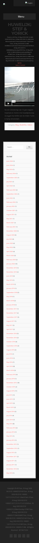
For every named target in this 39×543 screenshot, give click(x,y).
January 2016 (10, 379)
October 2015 (10, 387)
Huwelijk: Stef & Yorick (19, 29)
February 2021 (11, 227)
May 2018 (9, 296)
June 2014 (9, 420)
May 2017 (9, 325)
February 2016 (11, 374)
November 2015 (11, 383)
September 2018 (11, 292)
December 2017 (11, 309)
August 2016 (10, 350)
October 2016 (10, 342)
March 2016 (10, 370)
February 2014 (11, 428)
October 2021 (10, 210)
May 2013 (9, 436)
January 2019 (10, 288)
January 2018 (10, 305)
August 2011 (10, 461)
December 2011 (11, 456)
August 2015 (10, 391)
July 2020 (9, 239)
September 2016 (11, 346)
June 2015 (9, 399)
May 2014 (9, 424)
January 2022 (10, 206)
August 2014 (10, 411)
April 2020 (9, 251)
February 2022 (11, 202)
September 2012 (11, 448)
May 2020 (9, 247)
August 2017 (10, 321)
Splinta (19, 63)
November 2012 (11, 444)
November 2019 (11, 272)
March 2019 (10, 284)
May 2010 (9, 473)
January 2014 (10, 432)
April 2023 (9, 186)
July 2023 (9, 182)
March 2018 (10, 301)
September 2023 (11, 178)
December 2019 (11, 268)
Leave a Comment (20, 65)
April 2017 (9, 329)
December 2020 (11, 231)
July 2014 (9, 415)
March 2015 (10, 407)
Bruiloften (23, 125)
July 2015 (9, 395)
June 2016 (9, 358)
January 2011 (10, 465)
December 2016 (11, 333)
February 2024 (11, 173)
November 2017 (11, 313)
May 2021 (9, 219)
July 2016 (9, 354)
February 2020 (11, 260)
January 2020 (10, 264)
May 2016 (9, 362)
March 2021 (10, 223)
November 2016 (11, 338)
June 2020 (9, 243)
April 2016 (9, 366)
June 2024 (9, 165)
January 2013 (10, 440)
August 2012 (10, 452)
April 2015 (9, 403)
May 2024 (9, 169)
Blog (17, 125)
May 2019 (9, 280)
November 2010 (11, 469)
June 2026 (9, 161)
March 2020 (10, 255)
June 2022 (9, 198)
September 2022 (11, 194)
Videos (29, 125)
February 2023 (11, 190)
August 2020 (10, 235)
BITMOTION (19, 7)
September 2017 (11, 317)
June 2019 (9, 276)
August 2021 (10, 214)
